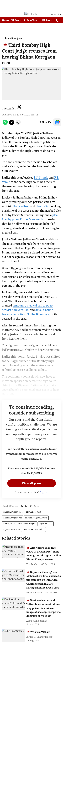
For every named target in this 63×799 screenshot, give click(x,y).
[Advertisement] (31, 5)
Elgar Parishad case (12, 529)
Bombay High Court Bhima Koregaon (19, 523)
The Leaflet (9, 108)
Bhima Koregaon (33, 512)
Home (5, 20)
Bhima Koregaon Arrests (36, 518)
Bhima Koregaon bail (12, 518)
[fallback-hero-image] (13, 551)
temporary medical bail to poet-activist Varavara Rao (27, 307)
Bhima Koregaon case (13, 512)
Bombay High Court (30, 506)
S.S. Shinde (41, 177)
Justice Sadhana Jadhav (34, 529)
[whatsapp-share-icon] (5, 124)
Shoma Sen (43, 206)
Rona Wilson (21, 206)
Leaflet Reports (10, 506)
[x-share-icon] (11, 124)
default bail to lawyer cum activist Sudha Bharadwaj (27, 312)
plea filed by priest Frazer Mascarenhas (30, 217)
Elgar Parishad (46, 523)
